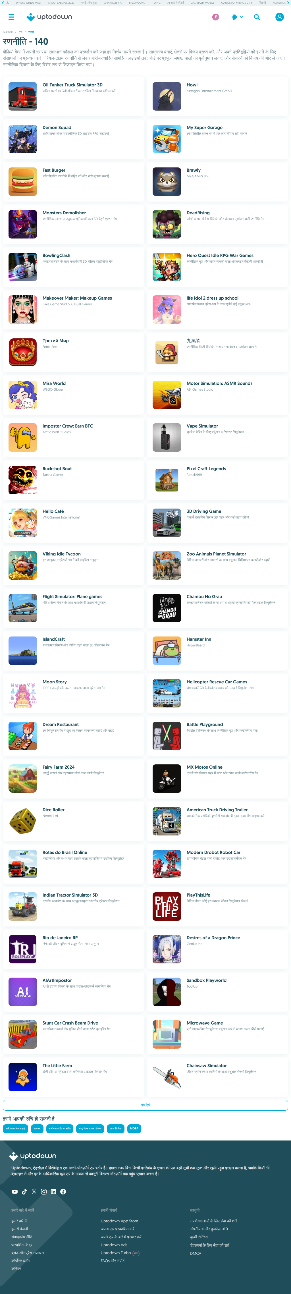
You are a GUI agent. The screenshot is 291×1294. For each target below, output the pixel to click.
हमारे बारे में (19, 1221)
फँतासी (262, 3)
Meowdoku (137, 3)
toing (156, 3)
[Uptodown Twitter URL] (34, 1192)
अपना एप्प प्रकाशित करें (117, 1228)
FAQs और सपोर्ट (113, 1260)
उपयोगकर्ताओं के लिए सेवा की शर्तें (213, 1221)
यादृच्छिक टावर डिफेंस (90, 1129)
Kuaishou (279, 3)
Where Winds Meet (28, 3)
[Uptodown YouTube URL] (14, 1192)
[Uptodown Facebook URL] (63, 1192)
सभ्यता (37, 1129)
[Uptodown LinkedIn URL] (53, 1192)
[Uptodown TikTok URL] (24, 1192)
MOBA (134, 1129)
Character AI (113, 3)
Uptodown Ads (114, 1244)
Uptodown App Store (119, 1221)
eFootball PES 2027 (61, 3)
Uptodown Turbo (119, 1252)
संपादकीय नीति (21, 1236)
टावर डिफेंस (116, 1129)
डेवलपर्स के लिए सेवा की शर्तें (209, 1245)
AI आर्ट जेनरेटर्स (175, 3)
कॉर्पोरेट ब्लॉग (20, 1260)
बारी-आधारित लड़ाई (15, 1129)
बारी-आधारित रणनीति (60, 1129)
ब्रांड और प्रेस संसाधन (27, 1252)
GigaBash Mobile (202, 3)
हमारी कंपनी (19, 1228)
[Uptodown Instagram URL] (43, 1192)
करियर (16, 1268)
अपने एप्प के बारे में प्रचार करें (121, 1236)
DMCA (195, 1253)
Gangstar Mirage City (236, 3)
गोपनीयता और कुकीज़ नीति (209, 1228)
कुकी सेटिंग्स (198, 1236)
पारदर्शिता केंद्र (21, 1244)
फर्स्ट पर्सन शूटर (89, 3)
